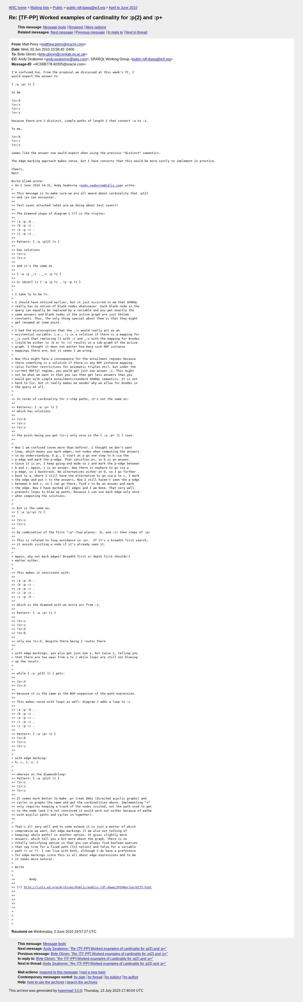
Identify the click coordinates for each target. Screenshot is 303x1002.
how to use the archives (45, 982)
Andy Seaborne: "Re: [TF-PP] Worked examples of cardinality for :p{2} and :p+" (105, 949)
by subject (113, 977)
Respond (76, 27)
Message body (54, 27)
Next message (62, 32)
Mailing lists (39, 8)
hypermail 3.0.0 (70, 990)
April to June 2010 (123, 8)
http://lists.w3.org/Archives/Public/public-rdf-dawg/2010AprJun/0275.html (88, 887)
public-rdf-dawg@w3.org (86, 8)
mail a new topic (93, 972)
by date (79, 977)
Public (58, 8)
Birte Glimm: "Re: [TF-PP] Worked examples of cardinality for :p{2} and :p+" (109, 954)
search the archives (82, 982)
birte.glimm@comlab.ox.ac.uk (62, 54)
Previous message (90, 32)
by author (131, 977)
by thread (95, 977)
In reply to (115, 32)
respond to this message (58, 972)
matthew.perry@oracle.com (62, 44)
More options (96, 27)
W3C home (18, 8)
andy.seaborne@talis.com (66, 59)
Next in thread (136, 32)
